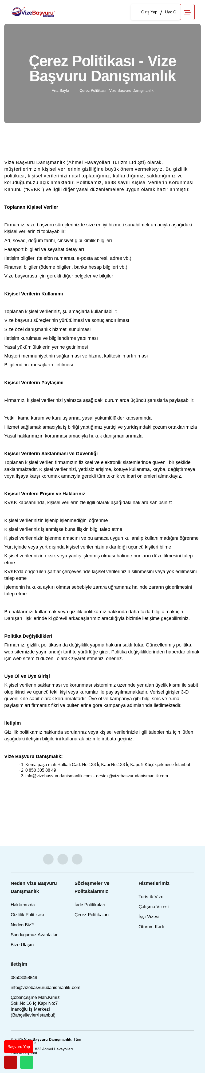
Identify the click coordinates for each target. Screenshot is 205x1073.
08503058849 (24, 977)
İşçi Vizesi (149, 916)
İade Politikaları (89, 904)
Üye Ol (171, 12)
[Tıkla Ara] (10, 1062)
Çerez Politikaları (91, 914)
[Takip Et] (48, 859)
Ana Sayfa (60, 90)
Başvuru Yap (18, 1046)
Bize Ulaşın (22, 944)
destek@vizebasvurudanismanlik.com (132, 776)
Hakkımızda (23, 904)
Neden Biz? (22, 924)
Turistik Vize (151, 896)
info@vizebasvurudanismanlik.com (58, 776)
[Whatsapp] (26, 1062)
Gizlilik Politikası (27, 914)
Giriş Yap (149, 12)
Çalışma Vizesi (154, 906)
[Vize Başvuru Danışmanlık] (33, 11)
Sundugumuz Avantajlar (34, 934)
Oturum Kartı (151, 926)
